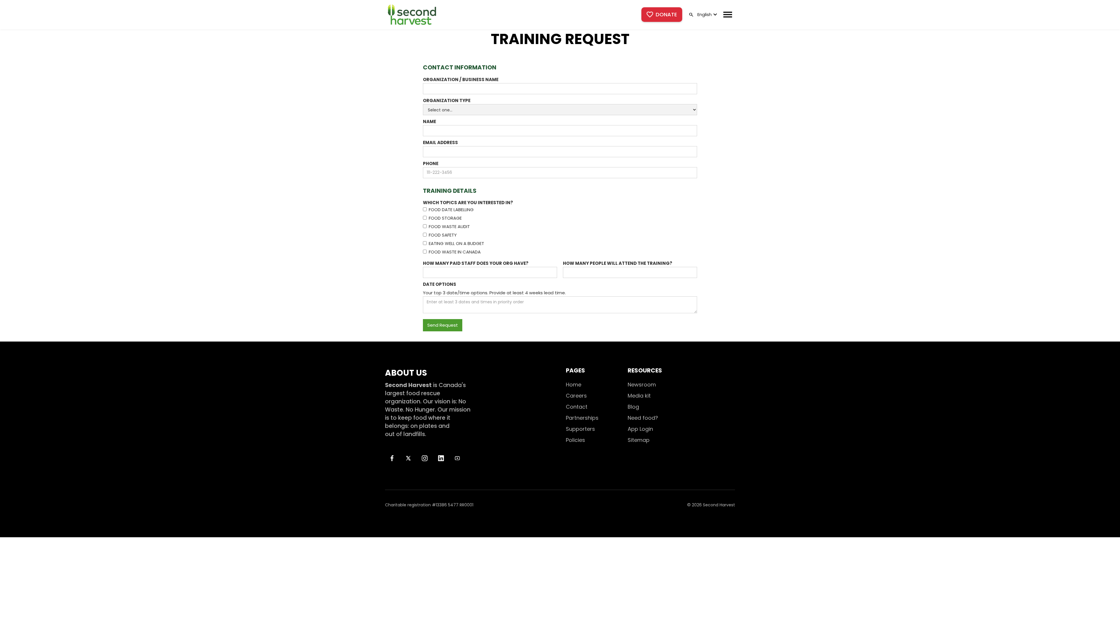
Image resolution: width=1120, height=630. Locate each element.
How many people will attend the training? (617, 263)
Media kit (639, 395)
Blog (633, 406)
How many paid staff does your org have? (475, 263)
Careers (576, 395)
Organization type (446, 100)
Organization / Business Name (460, 79)
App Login (640, 429)
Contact (576, 406)
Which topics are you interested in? (468, 203)
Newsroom (642, 384)
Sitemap (639, 440)
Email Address (440, 142)
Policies (575, 440)
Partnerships (582, 417)
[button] (706, 14)
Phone (430, 163)
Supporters (580, 429)
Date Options (439, 284)
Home (573, 384)
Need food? (643, 417)
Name (429, 121)
